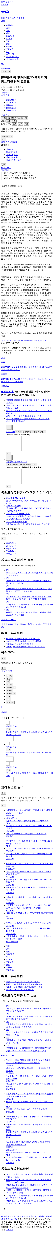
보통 (20, 124)
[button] (11, 100)
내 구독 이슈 (6, 671)
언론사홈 (5, 386)
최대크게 (18, 160)
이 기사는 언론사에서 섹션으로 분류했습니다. (23, 340)
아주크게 (18, 157)
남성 (8, 121)
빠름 (26, 124)
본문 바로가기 (7, 2)
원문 (5, 92)
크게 (16, 155)
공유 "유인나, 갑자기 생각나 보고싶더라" (24, 416)
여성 (14, 121)
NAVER (9, 1229)
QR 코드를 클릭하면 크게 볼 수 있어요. (30, 432)
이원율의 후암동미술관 (16, 462)
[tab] (10, 25)
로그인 (4, 1216)
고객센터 (41, 1216)
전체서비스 (13, 1216)
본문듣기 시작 (7, 136)
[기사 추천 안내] (22, 529)
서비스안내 (23, 1216)
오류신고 (33, 1216)
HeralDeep (10, 432)
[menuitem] (29, 100)
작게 (16, 149)
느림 (14, 124)
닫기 (3, 358)
